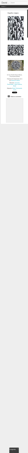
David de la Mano (15, 80)
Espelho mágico (13, 13)
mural (14, 90)
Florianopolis (19, 88)
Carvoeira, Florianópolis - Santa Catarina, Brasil (14, 84)
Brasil (13, 88)
